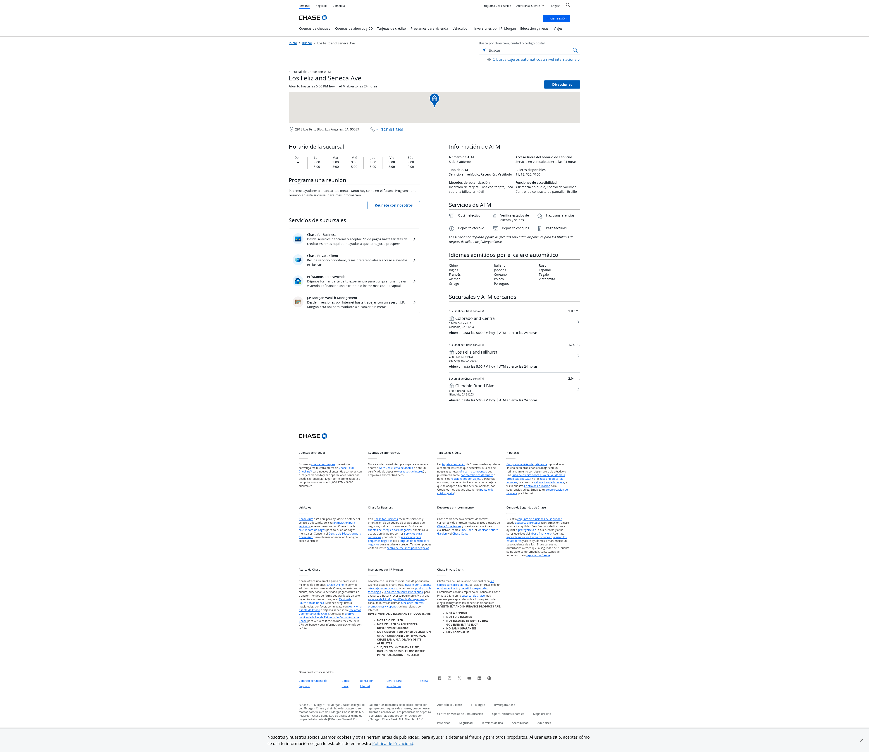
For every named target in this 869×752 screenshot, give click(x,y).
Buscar (307, 43)
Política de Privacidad (392, 743)
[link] (439, 679)
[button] (862, 740)
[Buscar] (575, 50)
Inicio (293, 43)
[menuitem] (496, 6)
